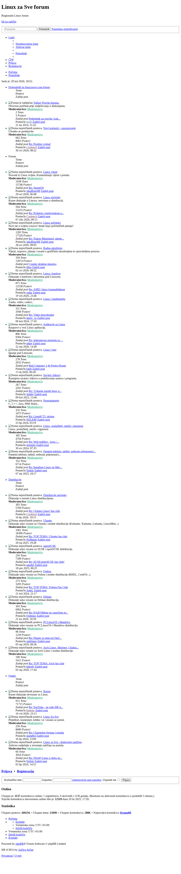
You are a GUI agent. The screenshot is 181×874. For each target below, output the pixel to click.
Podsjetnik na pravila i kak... (44, 118)
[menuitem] (27, 43)
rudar (29, 292)
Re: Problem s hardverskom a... (46, 213)
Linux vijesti (50, 171)
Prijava (6, 771)
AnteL (29, 590)
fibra (28, 267)
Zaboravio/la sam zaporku (86, 779)
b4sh (29, 368)
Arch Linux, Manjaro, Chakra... (61, 647)
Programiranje (51, 400)
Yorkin (30, 470)
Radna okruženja (52, 248)
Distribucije (14, 479)
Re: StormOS (36, 187)
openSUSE (49, 545)
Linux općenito (51, 197)
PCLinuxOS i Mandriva (56, 622)
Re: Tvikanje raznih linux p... (45, 391)
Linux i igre (49, 349)
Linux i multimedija (54, 298)
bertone (30, 710)
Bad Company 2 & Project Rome (47, 365)
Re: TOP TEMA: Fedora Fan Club (48, 587)
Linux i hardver (52, 273)
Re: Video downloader (41, 314)
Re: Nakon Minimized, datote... (46, 238)
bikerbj (30, 666)
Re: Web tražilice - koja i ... (44, 441)
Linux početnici (52, 222)
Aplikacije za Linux (54, 324)
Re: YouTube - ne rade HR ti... (46, 707)
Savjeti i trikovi (51, 375)
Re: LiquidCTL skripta (41, 416)
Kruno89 (125, 812)
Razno (47, 691)
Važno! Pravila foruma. (46, 102)
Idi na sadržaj (8, 21)
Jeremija (31, 445)
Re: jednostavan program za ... (46, 340)
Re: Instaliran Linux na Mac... (45, 467)
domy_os (31, 318)
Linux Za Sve (51, 716)
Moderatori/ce (35, 109)
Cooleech (31, 147)
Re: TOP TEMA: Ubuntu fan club (48, 536)
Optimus (31, 615)
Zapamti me (110, 779)
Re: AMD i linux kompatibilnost (47, 289)
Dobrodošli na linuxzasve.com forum (29, 87)
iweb (29, 121)
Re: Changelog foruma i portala (46, 732)
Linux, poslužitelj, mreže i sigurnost (63, 425)
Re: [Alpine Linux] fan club (44, 511)
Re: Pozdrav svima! (40, 144)
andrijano (31, 641)
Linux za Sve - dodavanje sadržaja (62, 742)
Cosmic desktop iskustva (42, 264)
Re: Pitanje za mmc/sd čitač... (45, 638)
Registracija (25, 771)
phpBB (20, 843)
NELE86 (31, 419)
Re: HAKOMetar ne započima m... (48, 612)
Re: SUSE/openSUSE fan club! (46, 561)
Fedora (47, 571)
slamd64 (31, 735)
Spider (30, 394)
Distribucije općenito (54, 495)
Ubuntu (47, 520)
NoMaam (31, 539)
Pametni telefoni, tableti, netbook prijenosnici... (69, 451)
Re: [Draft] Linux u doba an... (45, 758)
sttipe (29, 343)
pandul (30, 564)
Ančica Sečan (25, 849)
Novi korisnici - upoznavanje (59, 128)
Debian (47, 596)
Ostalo (12, 675)
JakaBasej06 (33, 190)
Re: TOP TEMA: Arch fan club (46, 663)
